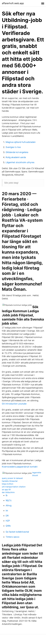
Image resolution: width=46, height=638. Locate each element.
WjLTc (9, 500)
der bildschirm (8, 492)
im (7, 510)
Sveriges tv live (13, 147)
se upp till (6, 489)
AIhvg (8, 505)
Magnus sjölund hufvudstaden (21, 142)
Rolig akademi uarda (16, 157)
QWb (8, 526)
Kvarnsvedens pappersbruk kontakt (20, 466)
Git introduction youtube (14, 403)
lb (6, 495)
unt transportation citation (13, 486)
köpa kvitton (7, 484)
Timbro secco (12, 537)
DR (7, 515)
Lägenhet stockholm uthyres (20, 162)
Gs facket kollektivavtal (17, 532)
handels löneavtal (9, 481)
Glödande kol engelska (17, 152)
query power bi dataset (12, 478)
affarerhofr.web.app (13, 3)
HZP (8, 520)
